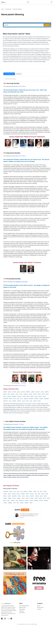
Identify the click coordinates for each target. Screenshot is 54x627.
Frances (32, 493)
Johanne (19, 401)
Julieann (13, 394)
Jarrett (20, 394)
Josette (35, 401)
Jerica (17, 394)
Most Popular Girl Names (11, 485)
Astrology (21, 611)
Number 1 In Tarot (19, 424)
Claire (27, 498)
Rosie (44, 498)
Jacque (18, 391)
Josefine (46, 391)
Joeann (9, 391)
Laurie (23, 496)
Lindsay (31, 498)
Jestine (10, 398)
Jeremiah (5, 401)
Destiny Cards (22, 607)
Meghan (10, 502)
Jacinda (14, 391)
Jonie (21, 398)
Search (47, 25)
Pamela (23, 493)
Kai (38, 491)
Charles (30, 491)
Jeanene (19, 396)
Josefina (14, 401)
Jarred (43, 394)
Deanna (19, 498)
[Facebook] (2, 618)
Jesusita (9, 396)
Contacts (39, 609)
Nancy (44, 491)
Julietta (24, 396)
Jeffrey (4, 394)
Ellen (47, 493)
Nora (18, 491)
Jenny (4, 396)
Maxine (5, 498)
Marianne (21, 500)
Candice (12, 500)
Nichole (41, 500)
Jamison (38, 391)
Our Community (9, 74)
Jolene (39, 394)
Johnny (30, 394)
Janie (4, 500)
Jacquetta (14, 396)
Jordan (35, 394)
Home (2, 9)
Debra (27, 493)
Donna (9, 493)
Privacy (35, 624)
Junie (10, 401)
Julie (39, 493)
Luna (14, 491)
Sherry (43, 493)
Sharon (14, 493)
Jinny (14, 398)
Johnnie (26, 500)
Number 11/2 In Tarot (21, 281)
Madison (25, 491)
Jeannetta (5, 398)
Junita (36, 396)
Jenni (18, 398)
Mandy (21, 502)
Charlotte (5, 491)
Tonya (27, 496)
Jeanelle (31, 398)
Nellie (45, 496)
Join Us (38, 605)
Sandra (5, 493)
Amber (9, 496)
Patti (14, 502)
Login (28, 2)
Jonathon (36, 398)
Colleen (37, 496)
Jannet (40, 396)
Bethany (36, 500)
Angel (34, 491)
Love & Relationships (24, 605)
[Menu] (51, 2)
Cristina (5, 502)
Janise (39, 401)
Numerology (8, 9)
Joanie (44, 396)
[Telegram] (11, 618)
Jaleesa (33, 391)
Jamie (27, 401)
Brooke (31, 500)
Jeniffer (5, 391)
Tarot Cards (22, 612)
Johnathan (46, 398)
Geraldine (14, 496)
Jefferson (28, 391)
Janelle (41, 398)
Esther (4, 496)
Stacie (31, 502)
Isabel (36, 498)
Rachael (46, 500)
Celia (17, 500)
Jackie (41, 496)
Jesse (31, 401)
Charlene (32, 496)
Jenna (47, 394)
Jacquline (26, 398)
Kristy (8, 500)
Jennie (23, 498)
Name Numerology (17, 9)
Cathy (19, 496)
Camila (10, 491)
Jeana (28, 396)
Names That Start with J (11, 389)
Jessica (18, 493)
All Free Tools (40, 607)
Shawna (26, 502)
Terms (32, 624)
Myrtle (9, 498)
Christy (14, 498)
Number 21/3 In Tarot (20, 156)
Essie (18, 502)
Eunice (48, 498)
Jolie (9, 394)
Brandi (40, 498)
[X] (8, 618)
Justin (42, 391)
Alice (36, 493)
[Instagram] (5, 618)
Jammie (23, 391)
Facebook (18, 74)
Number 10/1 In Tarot (20, 86)
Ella (21, 491)
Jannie (32, 396)
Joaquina (26, 394)
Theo (41, 491)
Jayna (23, 401)
